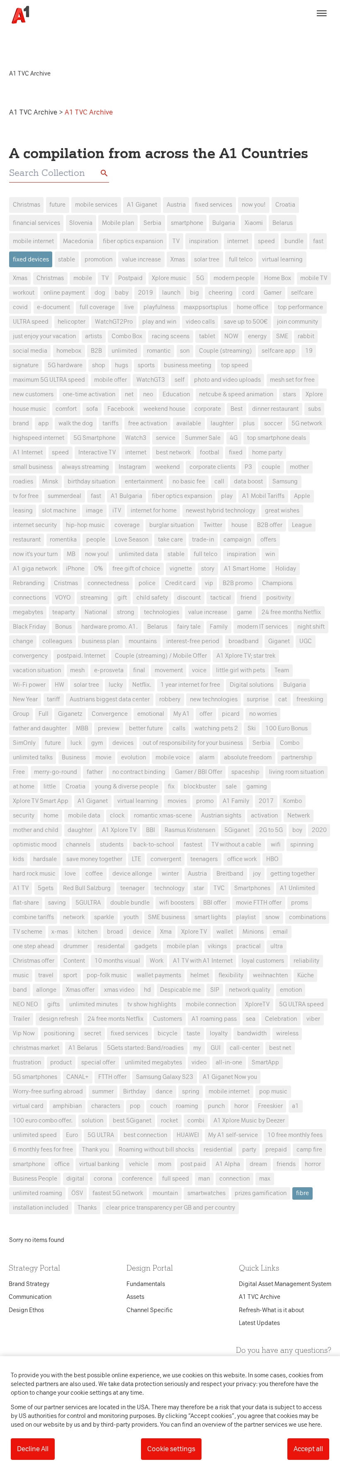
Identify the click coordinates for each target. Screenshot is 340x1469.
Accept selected (230, 887)
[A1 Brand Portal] (17, 14)
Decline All (33, 1449)
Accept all (308, 1449)
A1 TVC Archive (34, 112)
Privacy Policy (93, 603)
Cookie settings (171, 1449)
